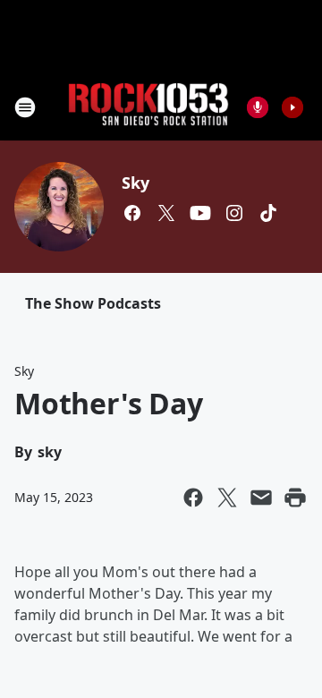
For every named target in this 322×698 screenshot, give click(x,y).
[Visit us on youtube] (200, 213)
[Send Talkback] (257, 107)
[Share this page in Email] (261, 497)
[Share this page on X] (227, 497)
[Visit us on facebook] (132, 213)
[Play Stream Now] (292, 107)
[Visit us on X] (166, 213)
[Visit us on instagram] (234, 213)
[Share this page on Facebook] (193, 497)
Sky (135, 182)
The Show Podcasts (93, 303)
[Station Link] (148, 107)
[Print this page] (295, 497)
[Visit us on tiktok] (268, 213)
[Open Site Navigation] (25, 107)
